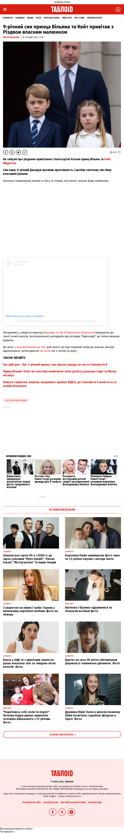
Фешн (30, 18)
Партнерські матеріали (73, 802)
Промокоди (95, 802)
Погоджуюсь (7, 831)
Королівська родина (16, 400)
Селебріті (8, 18)
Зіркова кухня (51, 18)
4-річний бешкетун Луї (29, 347)
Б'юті (38, 18)
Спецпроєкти (94, 18)
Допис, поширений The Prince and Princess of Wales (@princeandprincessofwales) (55, 321)
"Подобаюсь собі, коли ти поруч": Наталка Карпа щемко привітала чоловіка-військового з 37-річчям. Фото (27, 717)
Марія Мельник (11, 37)
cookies (28, 828)
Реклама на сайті (31, 802)
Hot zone (79, 18)
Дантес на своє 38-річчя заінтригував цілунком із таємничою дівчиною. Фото (92, 661)
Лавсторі (67, 18)
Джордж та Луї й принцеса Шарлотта (69, 332)
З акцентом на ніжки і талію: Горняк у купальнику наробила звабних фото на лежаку (30, 611)
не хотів (45, 351)
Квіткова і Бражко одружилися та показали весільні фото (88, 609)
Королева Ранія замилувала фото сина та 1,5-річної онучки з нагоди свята (92, 557)
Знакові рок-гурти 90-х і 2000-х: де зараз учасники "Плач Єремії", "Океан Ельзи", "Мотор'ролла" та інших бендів (29, 559)
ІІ (106, 364)
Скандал (19, 18)
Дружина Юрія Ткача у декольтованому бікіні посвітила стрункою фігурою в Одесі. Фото (92, 715)
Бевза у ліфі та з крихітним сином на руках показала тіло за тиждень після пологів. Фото (29, 663)
